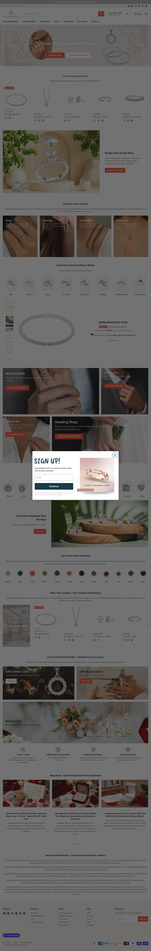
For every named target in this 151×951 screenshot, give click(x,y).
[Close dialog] (115, 455)
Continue (54, 486)
